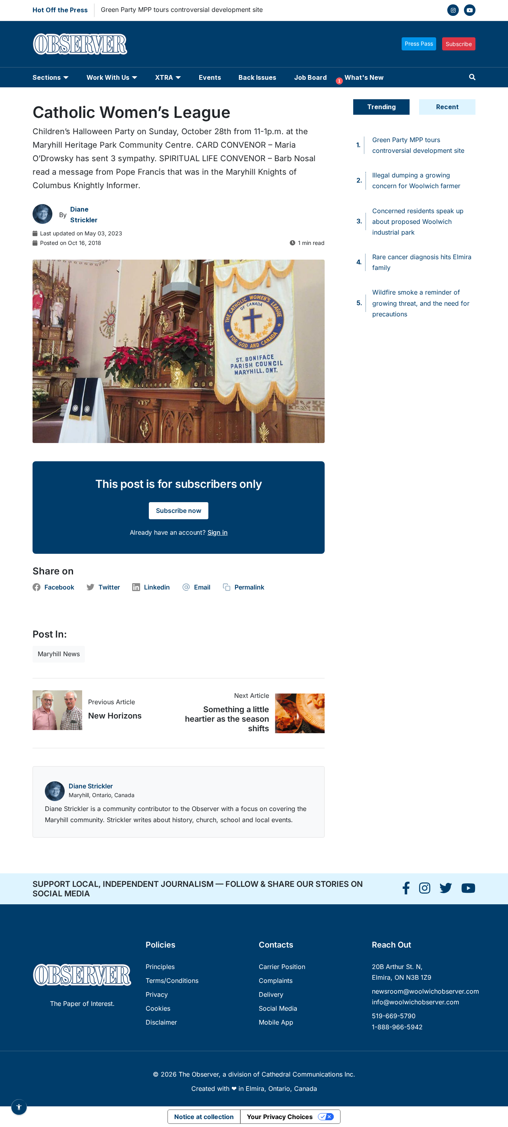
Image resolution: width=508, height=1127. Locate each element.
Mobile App (276, 1022)
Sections (47, 77)
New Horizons (115, 716)
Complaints (275, 980)
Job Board (310, 77)
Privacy (157, 994)
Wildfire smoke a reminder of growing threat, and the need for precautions (421, 303)
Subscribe (459, 43)
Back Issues (257, 77)
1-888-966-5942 (397, 1027)
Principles (160, 967)
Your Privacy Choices (280, 1117)
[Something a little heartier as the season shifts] (297, 713)
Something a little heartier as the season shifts (227, 719)
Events (210, 77)
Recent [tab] (447, 107)
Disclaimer (161, 1022)
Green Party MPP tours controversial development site (182, 9)
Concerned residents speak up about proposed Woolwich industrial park (418, 221)
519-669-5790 (394, 1016)
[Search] (472, 77)
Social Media (278, 1008)
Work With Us (108, 77)
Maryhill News (59, 654)
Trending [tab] (381, 107)
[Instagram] (453, 10)
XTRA (164, 77)
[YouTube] (469, 10)
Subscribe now (178, 510)
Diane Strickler (91, 786)
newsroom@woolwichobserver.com (425, 991)
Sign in (218, 532)
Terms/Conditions (172, 980)
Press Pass (419, 43)
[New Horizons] (60, 710)
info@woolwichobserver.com (415, 1002)
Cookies (158, 1008)
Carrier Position (282, 967)
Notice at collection (204, 1117)
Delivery (271, 994)
